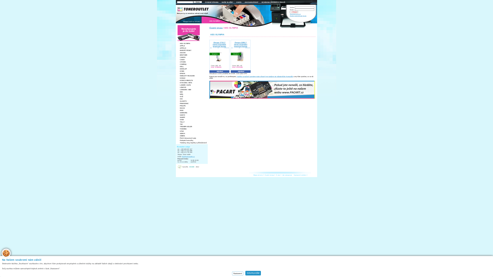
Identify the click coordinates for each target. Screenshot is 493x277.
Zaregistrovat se (295, 14)
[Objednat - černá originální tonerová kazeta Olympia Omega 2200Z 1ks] (240, 72)
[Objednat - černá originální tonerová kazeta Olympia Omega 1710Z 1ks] (219, 72)
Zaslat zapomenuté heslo (298, 16)
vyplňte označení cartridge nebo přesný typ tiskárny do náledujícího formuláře (265, 76)
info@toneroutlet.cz (188, 156)
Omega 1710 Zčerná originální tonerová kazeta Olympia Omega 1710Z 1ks (219, 46)
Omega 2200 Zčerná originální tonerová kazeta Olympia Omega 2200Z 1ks (240, 46)
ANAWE (192, 167)
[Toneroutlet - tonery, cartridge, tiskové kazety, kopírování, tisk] (193, 10)
